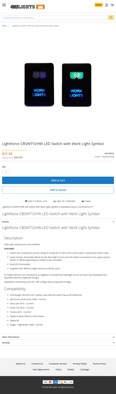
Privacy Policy (80, 363)
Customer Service (58, 363)
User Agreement (41, 369)
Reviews (6, 342)
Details (5, 221)
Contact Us (37, 363)
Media (71, 369)
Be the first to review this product (14, 150)
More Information (10, 337)
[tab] (58, 221)
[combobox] (58, 17)
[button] (99, 5)
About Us (20, 363)
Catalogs (84, 369)
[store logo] (27, 6)
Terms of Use (99, 363)
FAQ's (58, 369)
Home (4, 26)
